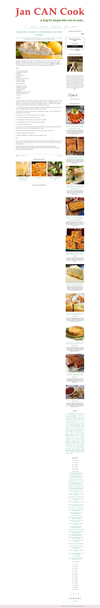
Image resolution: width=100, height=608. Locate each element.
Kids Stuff (70, 432)
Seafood (70, 444)
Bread (73, 416)
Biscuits (70, 416)
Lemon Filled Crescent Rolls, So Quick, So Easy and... (76, 477)
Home (26, 26)
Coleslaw (75, 420)
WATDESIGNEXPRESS (80, 606)
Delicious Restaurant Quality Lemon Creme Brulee (76, 554)
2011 (75, 581)
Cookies (72, 422)
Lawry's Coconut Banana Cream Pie (74, 285)
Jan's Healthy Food (44, 26)
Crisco (20, 102)
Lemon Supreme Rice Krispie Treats (76, 529)
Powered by (72, 49)
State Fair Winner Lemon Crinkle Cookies (76, 491)
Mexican (82, 437)
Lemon (18, 37)
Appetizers (72, 413)
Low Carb (75, 435)
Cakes (79, 417)
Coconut (71, 420)
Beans (83, 414)
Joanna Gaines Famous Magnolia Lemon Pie (76, 524)
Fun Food (73, 428)
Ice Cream (75, 431)
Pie (31, 37)
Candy (82, 417)
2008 (75, 587)
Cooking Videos (78, 422)
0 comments (59, 155)
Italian (80, 431)
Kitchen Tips (81, 432)
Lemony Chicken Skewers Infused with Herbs (76, 541)
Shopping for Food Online (77, 444)
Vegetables (68, 452)
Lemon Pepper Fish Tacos (76, 515)
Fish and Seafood (77, 426)
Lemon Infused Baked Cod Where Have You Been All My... (76, 535)
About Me (66, 26)
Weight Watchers (80, 452)
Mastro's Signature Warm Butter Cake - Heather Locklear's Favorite (75, 127)
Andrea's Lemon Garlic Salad (76, 545)
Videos (75, 452)
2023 (75, 466)
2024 (75, 464)
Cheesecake (74, 419)
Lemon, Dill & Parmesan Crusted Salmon (76, 499)
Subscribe (74, 46)
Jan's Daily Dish (33, 26)
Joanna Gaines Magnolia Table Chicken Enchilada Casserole (75, 188)
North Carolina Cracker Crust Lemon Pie (76, 502)
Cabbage (71, 417)
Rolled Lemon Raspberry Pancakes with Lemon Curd (76, 505)
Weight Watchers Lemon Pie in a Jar (76, 481)
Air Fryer (67, 413)
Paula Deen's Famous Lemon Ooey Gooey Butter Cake (74, 315)
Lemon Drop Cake (76, 556)
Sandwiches (78, 442)
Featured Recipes (69, 426)
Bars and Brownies (70, 414)
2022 (75, 468)
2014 (75, 576)
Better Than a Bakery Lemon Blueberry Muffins (76, 513)
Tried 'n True (80, 448)
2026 (75, 460)
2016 (75, 572)
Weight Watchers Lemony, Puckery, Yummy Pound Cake (76, 518)
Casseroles (68, 419)
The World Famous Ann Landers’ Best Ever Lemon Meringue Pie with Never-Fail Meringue (39, 33)
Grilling (73, 429)
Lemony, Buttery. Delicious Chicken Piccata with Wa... (76, 510)
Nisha (80, 438)
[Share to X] (20, 155)
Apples (76, 413)
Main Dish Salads (80, 435)
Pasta (83, 438)
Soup (74, 445)
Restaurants (76, 441)
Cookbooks (68, 422)
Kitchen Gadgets (75, 432)
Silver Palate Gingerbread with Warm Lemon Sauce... (75, 376)
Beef (66, 416)
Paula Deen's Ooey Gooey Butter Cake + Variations (75, 345)
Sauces (67, 444)
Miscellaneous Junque (70, 438)
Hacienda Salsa (75, 401)
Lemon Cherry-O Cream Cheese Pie (76, 507)
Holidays (70, 431)
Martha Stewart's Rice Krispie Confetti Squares (75, 255)
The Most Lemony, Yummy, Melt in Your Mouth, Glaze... (76, 538)
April (75, 469)
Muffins (76, 438)
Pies (34, 37)
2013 (75, 578)
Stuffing (73, 447)
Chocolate (68, 420)
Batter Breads (77, 414)
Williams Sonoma (69, 453)
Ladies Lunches (70, 434)
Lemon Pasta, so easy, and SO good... (76, 543)
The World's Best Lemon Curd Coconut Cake (76, 521)
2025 (75, 462)
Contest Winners (81, 420)
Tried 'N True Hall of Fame (53, 37)
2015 (75, 574)
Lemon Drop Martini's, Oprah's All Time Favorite (76, 548)
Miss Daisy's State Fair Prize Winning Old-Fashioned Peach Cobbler (75, 219)
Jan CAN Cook (68, 606)
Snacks (71, 445)
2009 (75, 585)
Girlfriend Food (69, 429)
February (75, 561)
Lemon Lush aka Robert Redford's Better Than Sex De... (76, 559)
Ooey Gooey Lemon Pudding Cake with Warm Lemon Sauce (76, 488)
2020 (75, 566)
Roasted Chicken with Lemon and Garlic (76, 551)
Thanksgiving (79, 447)
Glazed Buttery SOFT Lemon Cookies (76, 496)
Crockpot (71, 423)
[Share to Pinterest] (23, 155)
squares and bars (69, 447)
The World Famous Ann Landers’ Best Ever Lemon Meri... (76, 474)
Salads (73, 442)
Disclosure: (75, 601)
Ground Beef (77, 429)
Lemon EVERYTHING (25, 37)
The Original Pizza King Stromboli (75, 158)
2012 (75, 579)
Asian (79, 413)
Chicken (80, 419)
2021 (75, 564)
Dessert (72, 425)
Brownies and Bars (80, 416)
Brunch (67, 417)
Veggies (72, 452)
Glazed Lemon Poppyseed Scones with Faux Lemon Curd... (76, 483)
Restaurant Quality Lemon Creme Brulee (76, 494)
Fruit (69, 428)
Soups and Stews (80, 445)
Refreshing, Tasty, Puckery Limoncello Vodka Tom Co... (76, 527)
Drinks (82, 425)
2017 (75, 570)
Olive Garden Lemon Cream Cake (76, 479)
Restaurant (68, 441)
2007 (75, 589)
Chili (83, 419)
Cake (75, 417)
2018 (75, 568)
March (75, 471)
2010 (75, 583)
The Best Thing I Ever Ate (41, 37)
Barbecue (82, 413)
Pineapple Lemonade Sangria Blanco (76, 485)
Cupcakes (76, 423)
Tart (76, 447)
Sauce (83, 442)
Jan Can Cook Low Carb (56, 26)
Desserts (77, 425)
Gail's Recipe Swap (80, 428)
